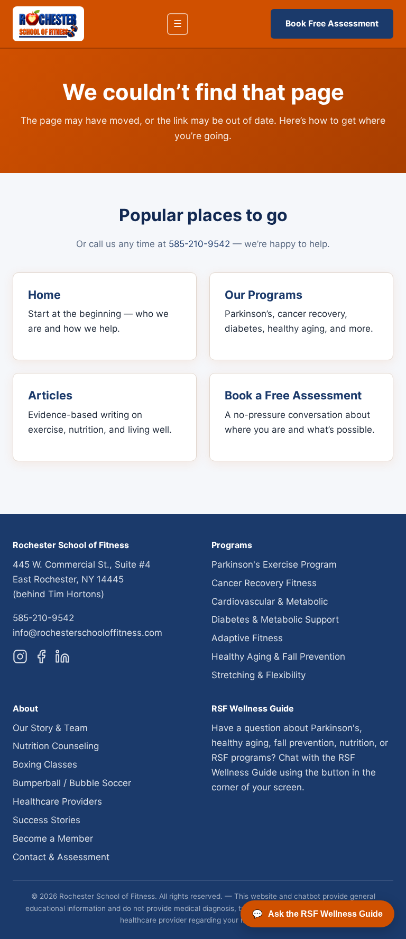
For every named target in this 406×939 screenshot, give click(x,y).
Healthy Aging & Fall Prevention (278, 656)
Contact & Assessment (61, 857)
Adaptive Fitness (247, 638)
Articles (50, 395)
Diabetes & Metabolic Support (275, 619)
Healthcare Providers (57, 801)
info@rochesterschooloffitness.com (87, 632)
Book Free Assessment (332, 24)
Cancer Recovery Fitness (264, 583)
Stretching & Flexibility (258, 675)
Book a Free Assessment (293, 395)
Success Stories (46, 820)
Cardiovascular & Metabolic (269, 601)
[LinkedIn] (62, 658)
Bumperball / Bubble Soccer (72, 783)
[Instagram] (20, 658)
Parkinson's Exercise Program (274, 564)
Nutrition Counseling (56, 746)
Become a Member (53, 838)
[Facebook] (41, 658)
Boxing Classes (45, 764)
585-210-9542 (199, 244)
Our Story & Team (50, 728)
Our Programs (263, 295)
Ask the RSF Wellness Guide (317, 914)
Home (44, 295)
